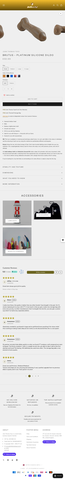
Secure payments (32, 416)
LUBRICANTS (12, 221)
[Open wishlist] (63, 240)
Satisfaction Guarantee (32, 442)
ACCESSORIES (43, 215)
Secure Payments (31, 447)
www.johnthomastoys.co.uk (13, 446)
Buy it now (32, 104)
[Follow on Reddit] (12, 460)
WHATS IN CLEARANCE (16, 251)
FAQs (27, 434)
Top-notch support (53, 400)
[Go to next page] (38, 376)
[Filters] (56, 272)
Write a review (40, 272)
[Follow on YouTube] (8, 460)
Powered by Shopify (38, 468)
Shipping (28, 439)
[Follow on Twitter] (3, 460)
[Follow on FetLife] (17, 460)
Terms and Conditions (32, 436)
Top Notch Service (31, 445)
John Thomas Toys (11, 51)
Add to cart (32, 99)
